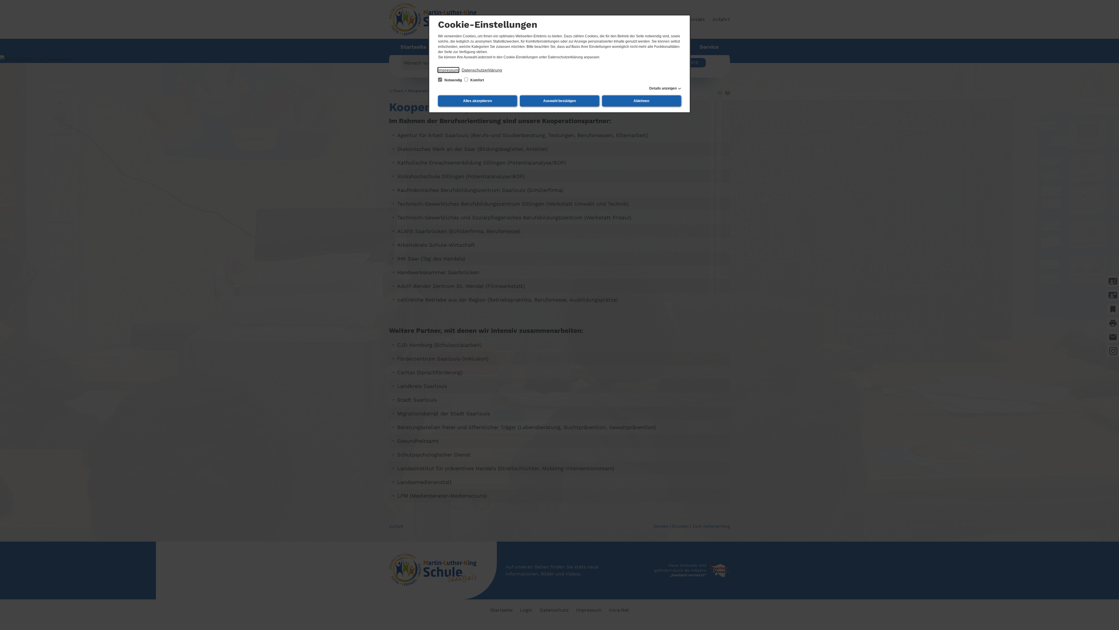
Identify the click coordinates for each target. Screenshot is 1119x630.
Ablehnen (641, 101)
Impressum (448, 70)
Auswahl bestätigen (559, 101)
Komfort (476, 80)
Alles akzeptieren (477, 101)
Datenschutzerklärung (482, 70)
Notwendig (453, 80)
